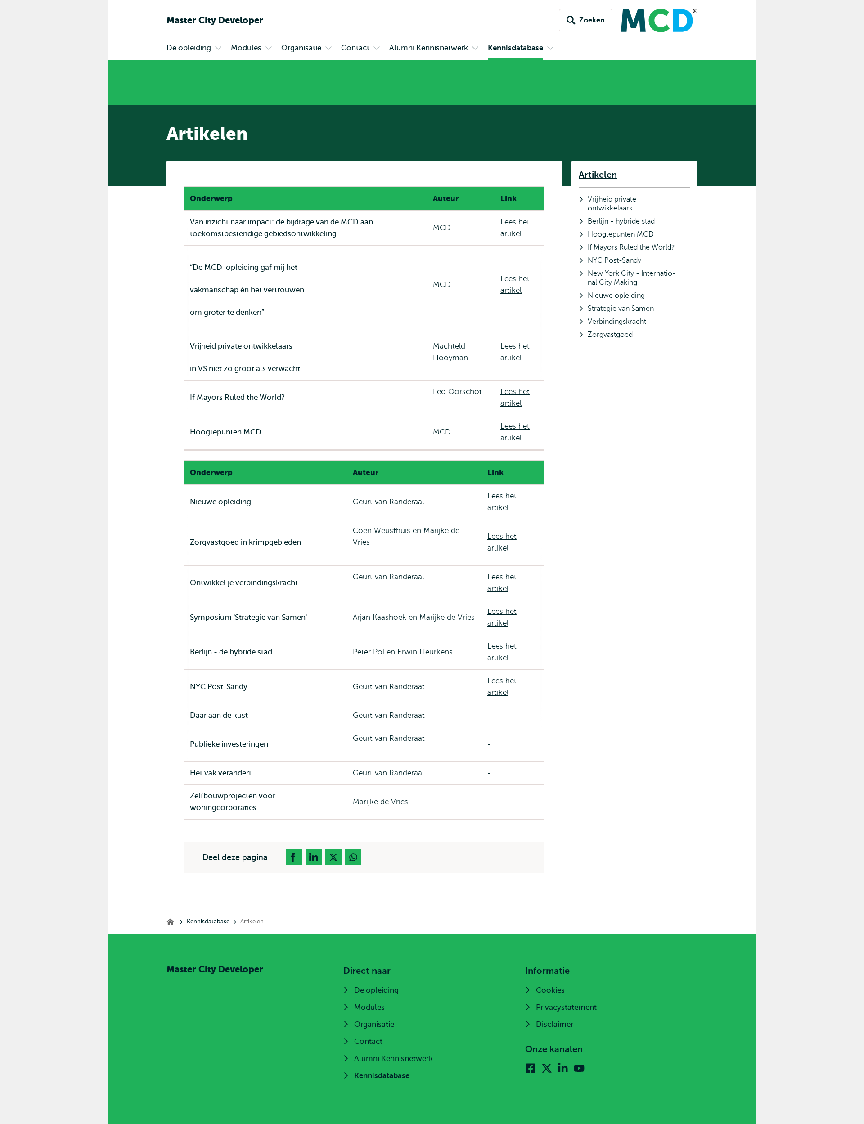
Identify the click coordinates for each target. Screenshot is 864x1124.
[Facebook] (530, 1068)
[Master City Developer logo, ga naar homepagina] (655, 20)
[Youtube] (579, 1068)
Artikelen (598, 175)
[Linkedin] (563, 1068)
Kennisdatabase (208, 921)
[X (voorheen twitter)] (546, 1068)
